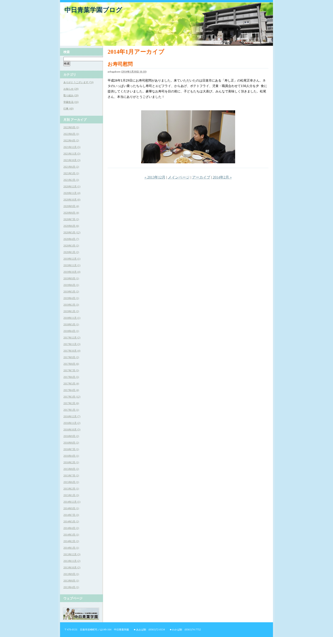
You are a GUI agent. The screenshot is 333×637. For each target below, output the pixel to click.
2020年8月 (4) (71, 212)
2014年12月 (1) (71, 501)
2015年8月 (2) (71, 469)
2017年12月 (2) (71, 337)
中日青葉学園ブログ (93, 9)
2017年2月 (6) (71, 403)
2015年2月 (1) (71, 488)
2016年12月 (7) (71, 416)
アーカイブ (201, 177)
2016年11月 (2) (71, 423)
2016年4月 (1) (71, 455)
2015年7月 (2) (71, 475)
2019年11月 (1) (71, 265)
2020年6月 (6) (71, 225)
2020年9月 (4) (71, 206)
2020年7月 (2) (71, 219)
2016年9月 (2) (71, 436)
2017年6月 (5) (71, 377)
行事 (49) (68, 108)
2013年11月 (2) (71, 561)
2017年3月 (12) (71, 396)
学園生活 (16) (71, 102)
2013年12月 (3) (71, 554)
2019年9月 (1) (71, 278)
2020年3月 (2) (71, 245)
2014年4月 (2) (71, 528)
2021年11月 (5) (71, 153)
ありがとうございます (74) (78, 82)
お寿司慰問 (120, 64)
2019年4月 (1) (71, 298)
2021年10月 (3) (71, 160)
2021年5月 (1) (71, 173)
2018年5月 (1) (71, 324)
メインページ (179, 177)
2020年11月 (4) (71, 193)
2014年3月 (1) (71, 534)
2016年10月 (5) (71, 429)
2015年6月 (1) (71, 482)
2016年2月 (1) (71, 462)
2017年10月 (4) (71, 350)
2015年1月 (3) (71, 495)
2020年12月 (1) (71, 186)
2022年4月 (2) (71, 140)
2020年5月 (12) (71, 232)
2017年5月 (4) (71, 383)
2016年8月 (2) (71, 442)
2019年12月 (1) (71, 258)
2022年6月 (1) (71, 134)
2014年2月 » (222, 177)
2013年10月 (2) (71, 567)
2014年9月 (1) (71, 508)
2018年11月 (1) (71, 317)
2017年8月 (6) (71, 363)
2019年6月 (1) (71, 285)
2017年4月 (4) (71, 390)
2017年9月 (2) (71, 357)
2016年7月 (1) (71, 449)
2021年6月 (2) (71, 166)
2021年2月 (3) (71, 180)
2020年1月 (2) (71, 252)
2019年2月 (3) (71, 304)
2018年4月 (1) (71, 331)
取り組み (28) (71, 95)
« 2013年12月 (155, 177)
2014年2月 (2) (71, 541)
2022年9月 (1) (71, 127)
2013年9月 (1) (71, 574)
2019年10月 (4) (71, 271)
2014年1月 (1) (71, 547)
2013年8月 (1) (71, 580)
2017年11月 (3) (71, 344)
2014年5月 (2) (71, 521)
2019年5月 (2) (71, 291)
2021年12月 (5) (71, 147)
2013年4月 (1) (71, 587)
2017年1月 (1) (71, 409)
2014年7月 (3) (71, 515)
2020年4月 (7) (71, 239)
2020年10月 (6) (71, 199)
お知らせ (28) (71, 88)
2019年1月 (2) (71, 311)
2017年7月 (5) (71, 370)
